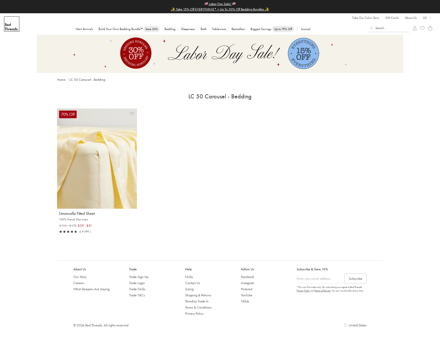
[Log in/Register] (414, 28)
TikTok (245, 301)
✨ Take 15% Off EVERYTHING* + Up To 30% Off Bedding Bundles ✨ (220, 9)
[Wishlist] (422, 28)
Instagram (247, 283)
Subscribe (355, 278)
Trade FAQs (137, 289)
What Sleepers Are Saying (91, 289)
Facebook (247, 276)
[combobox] (389, 28)
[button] (132, 114)
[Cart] (430, 28)
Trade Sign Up (138, 276)
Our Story (80, 276)
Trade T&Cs (137, 295)
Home (61, 79)
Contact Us (192, 283)
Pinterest (246, 289)
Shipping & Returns (198, 295)
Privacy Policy (194, 313)
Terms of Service (323, 290)
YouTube (246, 295)
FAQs (189, 276)
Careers (78, 283)
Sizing (189, 289)
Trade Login (137, 283)
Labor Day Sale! (220, 4)
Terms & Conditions (198, 307)
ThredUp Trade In (197, 301)
